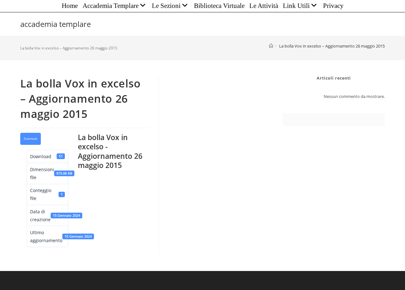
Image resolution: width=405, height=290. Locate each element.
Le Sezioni (166, 6)
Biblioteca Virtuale (219, 6)
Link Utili (296, 6)
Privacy (333, 6)
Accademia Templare (111, 6)
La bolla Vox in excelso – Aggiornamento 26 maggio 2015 (332, 46)
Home (70, 6)
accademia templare (55, 24)
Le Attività (263, 6)
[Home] (271, 46)
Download (30, 139)
